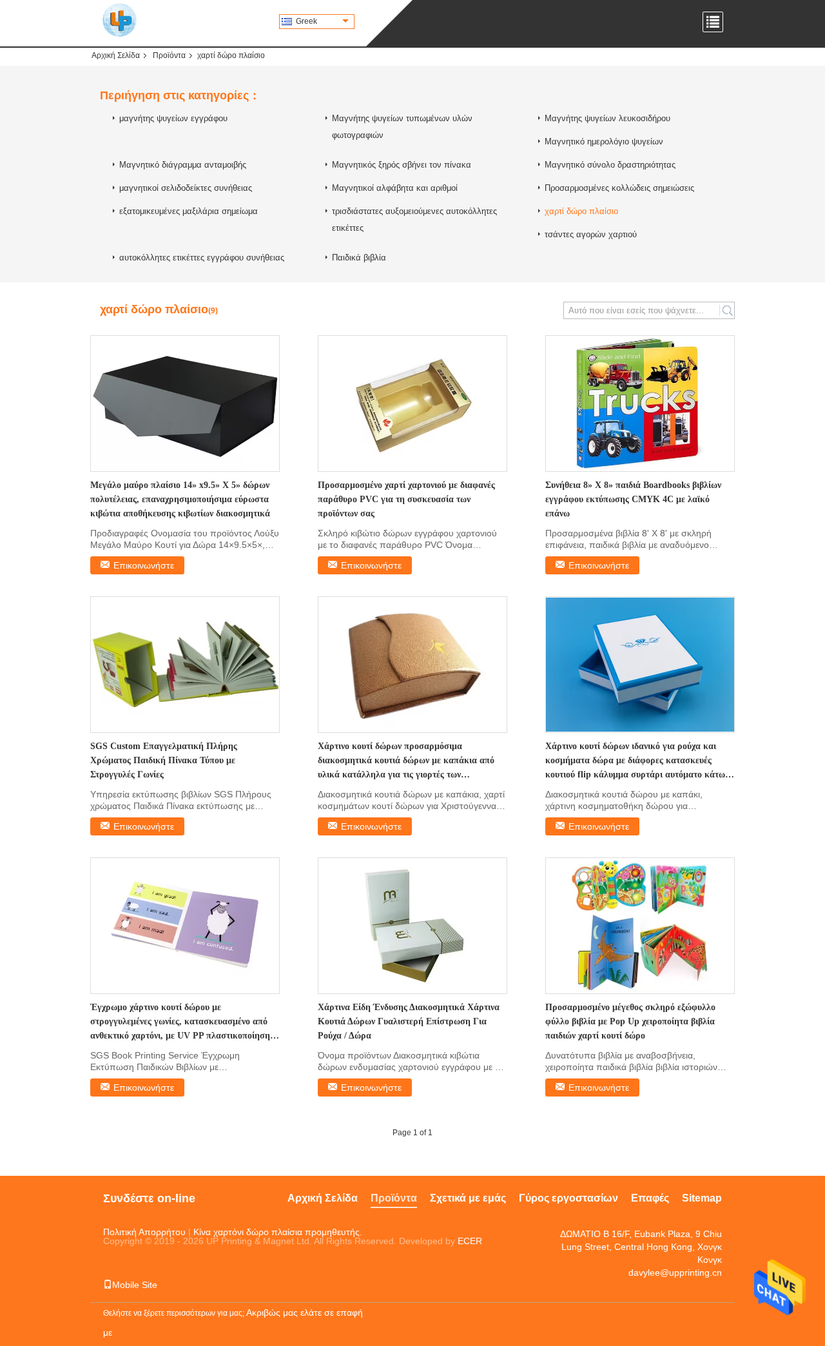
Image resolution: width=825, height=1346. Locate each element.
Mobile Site (134, 1285)
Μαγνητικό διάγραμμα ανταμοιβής (182, 165)
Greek (306, 21)
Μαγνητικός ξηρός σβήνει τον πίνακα (401, 165)
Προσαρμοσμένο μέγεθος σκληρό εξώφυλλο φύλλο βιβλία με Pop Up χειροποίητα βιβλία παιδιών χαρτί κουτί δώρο (630, 1021)
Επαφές (650, 1198)
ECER (470, 1241)
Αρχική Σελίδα (116, 55)
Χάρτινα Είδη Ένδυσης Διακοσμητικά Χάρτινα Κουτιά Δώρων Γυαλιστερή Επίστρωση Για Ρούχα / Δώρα (409, 1021)
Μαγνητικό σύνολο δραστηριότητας (610, 165)
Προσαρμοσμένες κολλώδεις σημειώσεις (619, 188)
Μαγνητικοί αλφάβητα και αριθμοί (395, 188)
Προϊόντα (169, 55)
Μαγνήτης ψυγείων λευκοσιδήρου (607, 118)
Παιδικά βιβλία (359, 257)
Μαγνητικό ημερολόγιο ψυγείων (604, 141)
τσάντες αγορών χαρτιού (591, 234)
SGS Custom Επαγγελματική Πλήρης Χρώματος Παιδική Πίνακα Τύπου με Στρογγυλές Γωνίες (163, 760)
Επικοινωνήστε (143, 565)
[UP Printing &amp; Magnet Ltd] (119, 19)
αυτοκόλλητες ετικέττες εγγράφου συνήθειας (201, 257)
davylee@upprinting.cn (675, 1272)
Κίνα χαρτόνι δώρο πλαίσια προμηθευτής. (277, 1232)
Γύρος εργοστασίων (568, 1198)
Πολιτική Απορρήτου (144, 1232)
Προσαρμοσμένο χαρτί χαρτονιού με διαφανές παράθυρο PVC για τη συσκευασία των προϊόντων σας (406, 499)
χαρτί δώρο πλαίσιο (581, 211)
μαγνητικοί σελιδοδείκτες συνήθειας (185, 188)
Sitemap (702, 1198)
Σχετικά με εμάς (468, 1198)
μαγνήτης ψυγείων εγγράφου (173, 118)
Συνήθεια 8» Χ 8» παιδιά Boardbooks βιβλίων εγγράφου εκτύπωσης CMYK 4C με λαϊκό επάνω (633, 499)
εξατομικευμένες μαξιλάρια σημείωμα (188, 211)
